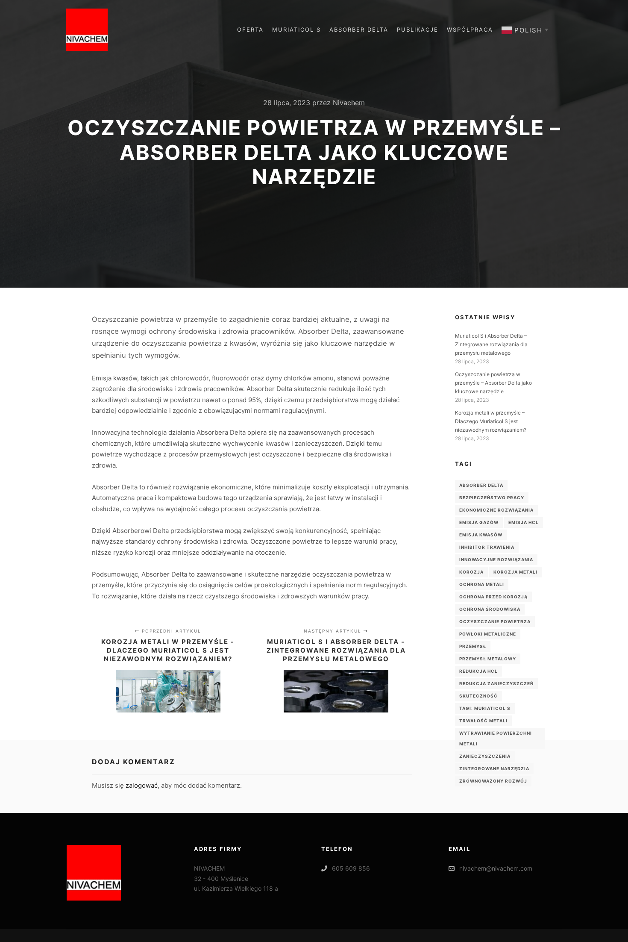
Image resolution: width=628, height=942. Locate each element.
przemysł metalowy (487, 658)
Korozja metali (515, 571)
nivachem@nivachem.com (495, 868)
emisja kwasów (480, 534)
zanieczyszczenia (485, 756)
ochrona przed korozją (493, 596)
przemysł (472, 646)
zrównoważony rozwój (493, 780)
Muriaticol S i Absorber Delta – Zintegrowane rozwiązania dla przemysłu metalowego (491, 344)
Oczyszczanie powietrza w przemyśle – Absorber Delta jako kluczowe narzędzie (493, 382)
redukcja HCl (478, 671)
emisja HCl (523, 522)
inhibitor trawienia (486, 547)
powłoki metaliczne (487, 633)
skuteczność (478, 695)
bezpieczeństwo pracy (491, 497)
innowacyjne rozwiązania (496, 559)
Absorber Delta (481, 485)
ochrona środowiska (489, 609)
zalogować (142, 785)
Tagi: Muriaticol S (485, 708)
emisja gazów (479, 522)
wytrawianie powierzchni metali (495, 738)
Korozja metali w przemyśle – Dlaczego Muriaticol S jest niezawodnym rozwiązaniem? (490, 421)
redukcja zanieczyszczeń (496, 683)
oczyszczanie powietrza (495, 621)
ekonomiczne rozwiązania (496, 509)
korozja (471, 571)
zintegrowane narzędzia (494, 768)
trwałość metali (483, 720)
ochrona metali (481, 584)
